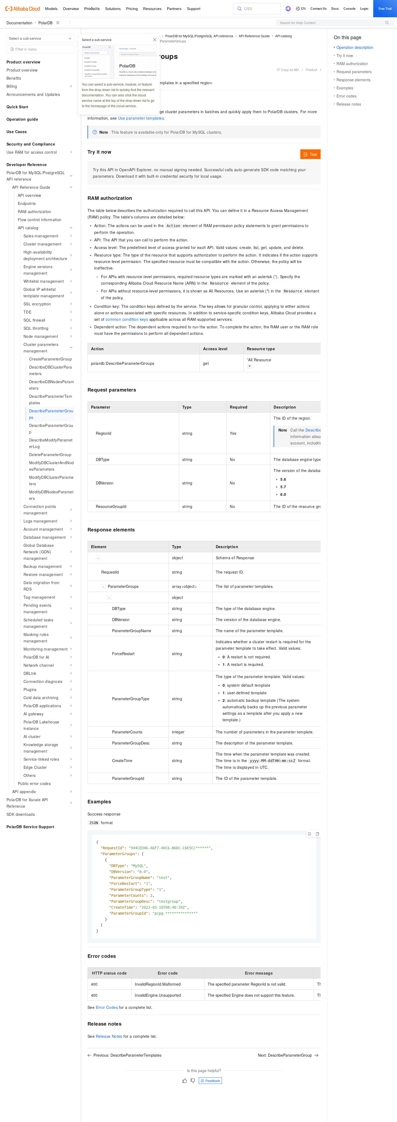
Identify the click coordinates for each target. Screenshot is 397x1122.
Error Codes (107, 1007)
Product (311, 69)
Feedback (213, 1080)
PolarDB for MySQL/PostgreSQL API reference (199, 35)
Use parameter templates (141, 118)
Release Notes (109, 1036)
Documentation (19, 22)
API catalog (283, 35)
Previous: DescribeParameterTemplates (127, 1055)
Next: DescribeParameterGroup (285, 1055)
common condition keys (127, 319)
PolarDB (45, 22)
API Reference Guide (254, 35)
